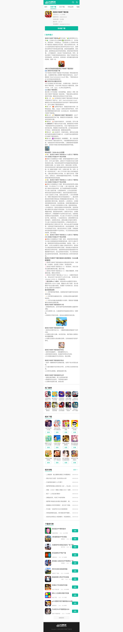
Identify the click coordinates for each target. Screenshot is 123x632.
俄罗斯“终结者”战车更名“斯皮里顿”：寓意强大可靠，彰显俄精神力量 (59, 501)
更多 (74, 470)
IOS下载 (62, 7)
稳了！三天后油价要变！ (53, 494)
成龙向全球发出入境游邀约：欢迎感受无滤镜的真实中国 (59, 517)
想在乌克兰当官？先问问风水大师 (56, 478)
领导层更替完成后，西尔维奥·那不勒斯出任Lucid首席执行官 (59, 513)
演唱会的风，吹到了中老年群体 (55, 497)
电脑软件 (79, 7)
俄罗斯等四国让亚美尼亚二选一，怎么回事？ (59, 486)
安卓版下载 (61, 28)
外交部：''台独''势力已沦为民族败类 (56, 509)
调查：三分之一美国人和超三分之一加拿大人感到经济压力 (59, 490)
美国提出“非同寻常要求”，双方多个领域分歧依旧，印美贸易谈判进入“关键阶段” (59, 505)
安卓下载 (53, 7)
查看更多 (61, 618)
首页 (45, 7)
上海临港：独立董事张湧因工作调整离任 (58, 474)
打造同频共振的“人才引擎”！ (54, 482)
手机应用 (70, 7)
